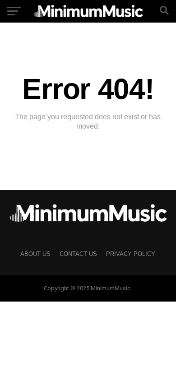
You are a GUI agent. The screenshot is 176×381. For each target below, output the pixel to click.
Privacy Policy (130, 254)
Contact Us (78, 254)
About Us (35, 254)
